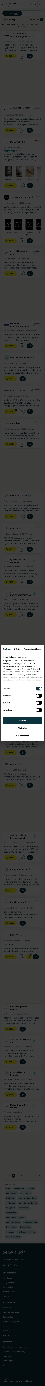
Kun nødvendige (22, 735)
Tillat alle (22, 720)
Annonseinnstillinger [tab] (32, 649)
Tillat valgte (22, 728)
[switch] (39, 696)
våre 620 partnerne (15, 661)
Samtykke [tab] (7, 649)
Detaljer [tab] (17, 649)
